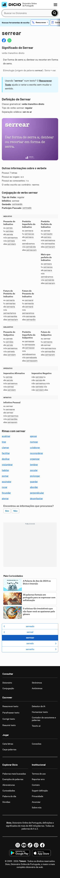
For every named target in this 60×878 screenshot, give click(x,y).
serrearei (29, 300)
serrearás (29, 303)
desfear (6, 459)
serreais (11, 241)
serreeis (11, 351)
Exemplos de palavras (12, 779)
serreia (9, 234)
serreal (30, 632)
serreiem (12, 354)
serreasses (30, 344)
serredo (30, 643)
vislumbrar (7, 464)
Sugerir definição (40, 790)
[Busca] (55, 13)
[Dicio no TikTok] (30, 845)
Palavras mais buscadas (14, 774)
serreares (47, 342)
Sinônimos (37, 682)
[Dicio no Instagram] (17, 845)
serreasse (29, 341)
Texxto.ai (36, 726)
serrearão (31, 319)
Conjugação (8, 688)
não (15, 511)
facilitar (6, 453)
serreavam (31, 250)
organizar (35, 459)
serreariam (13, 319)
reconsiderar (36, 453)
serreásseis (31, 357)
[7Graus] (22, 861)
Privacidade (37, 796)
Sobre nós (36, 807)
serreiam (12, 244)
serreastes (50, 243)
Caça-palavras (9, 749)
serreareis (30, 316)
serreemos (12, 348)
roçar (4, 487)
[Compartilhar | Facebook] (4, 40)
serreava (29, 230)
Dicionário (7, 682)
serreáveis (31, 247)
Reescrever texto (10, 706)
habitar (5, 470)
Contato (36, 785)
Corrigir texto (8, 719)
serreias (9, 231)
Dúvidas (6, 802)
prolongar (35, 476)
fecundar (6, 493)
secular (34, 470)
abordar (34, 487)
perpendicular (37, 493)
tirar (4, 442)
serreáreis (49, 280)
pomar (5, 476)
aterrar (5, 498)
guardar (34, 481)
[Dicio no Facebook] (42, 845)
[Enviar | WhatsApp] (9, 40)
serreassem (31, 360)
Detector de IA (38, 706)
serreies (9, 342)
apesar (33, 436)
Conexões (36, 744)
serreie (9, 338)
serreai (10, 386)
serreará (29, 306)
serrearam (50, 247)
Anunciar (36, 802)
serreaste (47, 234)
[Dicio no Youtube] (24, 845)
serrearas (47, 267)
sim (7, 511)
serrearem (50, 354)
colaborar (35, 447)
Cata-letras (7, 744)
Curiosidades (8, 790)
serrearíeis (12, 316)
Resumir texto (9, 725)
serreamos (12, 237)
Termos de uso (39, 774)
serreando (17, 204)
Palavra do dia (9, 796)
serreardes (50, 351)
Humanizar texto (40, 712)
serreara (48, 264)
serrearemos (28, 313)
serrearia (10, 300)
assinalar (6, 481)
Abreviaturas (8, 785)
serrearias (10, 303)
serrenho (30, 649)
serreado (27, 208)
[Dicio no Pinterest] (36, 845)
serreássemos (29, 354)
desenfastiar (36, 498)
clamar (5, 447)
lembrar (34, 464)
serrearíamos (9, 313)
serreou (47, 237)
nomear (34, 442)
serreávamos (28, 243)
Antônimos (37, 688)
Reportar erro (38, 779)
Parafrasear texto (10, 712)
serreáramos (47, 276)
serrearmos (50, 348)
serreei (47, 230)
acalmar (6, 436)
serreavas (29, 234)
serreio (9, 228)
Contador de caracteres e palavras (44, 718)
